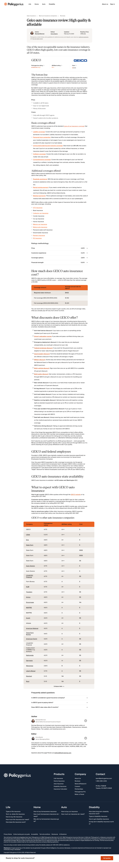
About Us (78, 778)
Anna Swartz (54, 34)
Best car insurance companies (48, 16)
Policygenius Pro (80, 792)
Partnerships (79, 789)
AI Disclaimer (63, 834)
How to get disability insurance (99, 819)
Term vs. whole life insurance (15, 814)
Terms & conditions (44, 834)
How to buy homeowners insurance (45, 811)
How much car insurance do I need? (73, 814)
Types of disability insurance (98, 816)
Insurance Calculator (60, 789)
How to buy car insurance (69, 811)
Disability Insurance (60, 786)
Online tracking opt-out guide (21, 834)
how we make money (37, 39)
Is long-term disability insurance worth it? (101, 823)
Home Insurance (59, 781)
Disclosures (54, 834)
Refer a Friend (79, 794)
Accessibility (34, 834)
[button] (59, 686)
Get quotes (107, 858)
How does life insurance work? (16, 822)
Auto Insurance (59, 784)
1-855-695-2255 (101, 781)
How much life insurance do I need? (17, 819)
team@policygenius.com (104, 778)
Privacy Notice (8, 834)
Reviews (62, 16)
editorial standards (83, 37)
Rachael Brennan (39, 34)
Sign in (112, 4)
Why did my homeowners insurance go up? (46, 820)
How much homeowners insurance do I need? (46, 815)
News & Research (80, 784)
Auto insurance (31, 16)
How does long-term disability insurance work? (99, 812)
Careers (77, 786)
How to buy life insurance (14, 817)
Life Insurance (58, 778)
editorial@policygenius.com (63, 753)
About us (105, 4)
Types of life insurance (13, 811)
